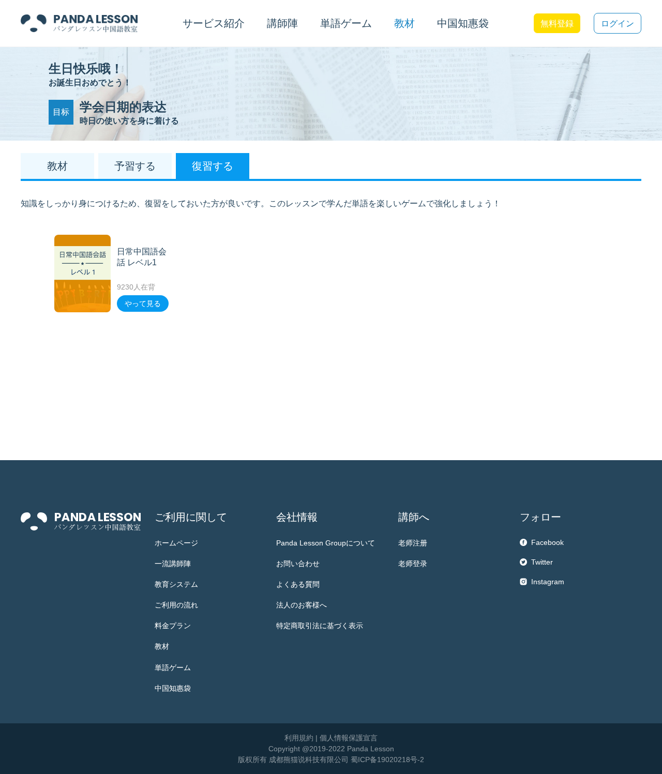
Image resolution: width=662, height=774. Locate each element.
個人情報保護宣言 (349, 738)
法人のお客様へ (301, 605)
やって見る (143, 303)
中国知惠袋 (463, 23)
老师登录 (412, 563)
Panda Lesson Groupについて (325, 543)
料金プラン (173, 625)
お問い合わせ (298, 563)
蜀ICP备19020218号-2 (387, 759)
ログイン (617, 23)
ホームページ (176, 543)
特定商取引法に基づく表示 (319, 625)
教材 (162, 646)
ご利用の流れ (176, 605)
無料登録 (557, 23)
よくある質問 (298, 584)
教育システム (176, 584)
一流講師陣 (173, 563)
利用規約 (298, 738)
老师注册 (412, 543)
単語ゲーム (173, 667)
